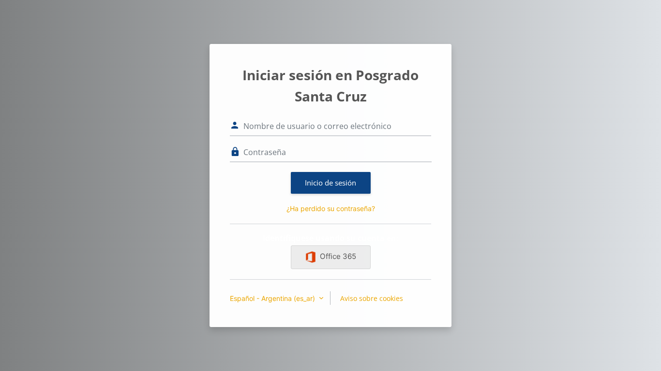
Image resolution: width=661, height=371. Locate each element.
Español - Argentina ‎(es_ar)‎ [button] (273, 298)
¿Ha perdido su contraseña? (330, 208)
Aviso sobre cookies (371, 298)
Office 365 (338, 256)
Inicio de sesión (330, 182)
